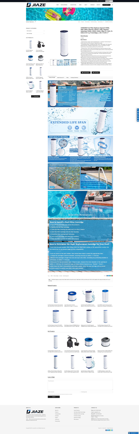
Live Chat (96, 72)
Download (57, 415)
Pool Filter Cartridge (77, 415)
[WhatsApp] (110, 430)
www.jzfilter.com (35, 428)
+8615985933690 (98, 413)
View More (36, 96)
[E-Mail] (112, 430)
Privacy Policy (57, 421)
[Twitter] (107, 430)
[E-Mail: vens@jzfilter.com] (138, 120)
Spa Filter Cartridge (77, 417)
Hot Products (29, 37)
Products (56, 412)
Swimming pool (65, 275)
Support (56, 417)
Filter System (29, 30)
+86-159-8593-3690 (93, 0)
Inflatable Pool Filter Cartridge (79, 413)
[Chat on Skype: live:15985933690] (138, 114)
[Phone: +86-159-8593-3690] (138, 110)
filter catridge (56, 275)
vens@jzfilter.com (101, 0)
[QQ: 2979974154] (138, 118)
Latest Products (77, 410)
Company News (58, 413)
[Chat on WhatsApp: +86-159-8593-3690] (138, 112)
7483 (51, 275)
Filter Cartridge (29, 33)
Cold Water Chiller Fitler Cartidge (79, 412)
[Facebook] (106, 430)
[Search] (112, 5)
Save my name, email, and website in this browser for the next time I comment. (60, 394)
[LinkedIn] (109, 430)
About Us (56, 410)
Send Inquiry (86, 72)
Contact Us (57, 419)
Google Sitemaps (110, 428)
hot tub (60, 275)
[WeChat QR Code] (138, 116)
